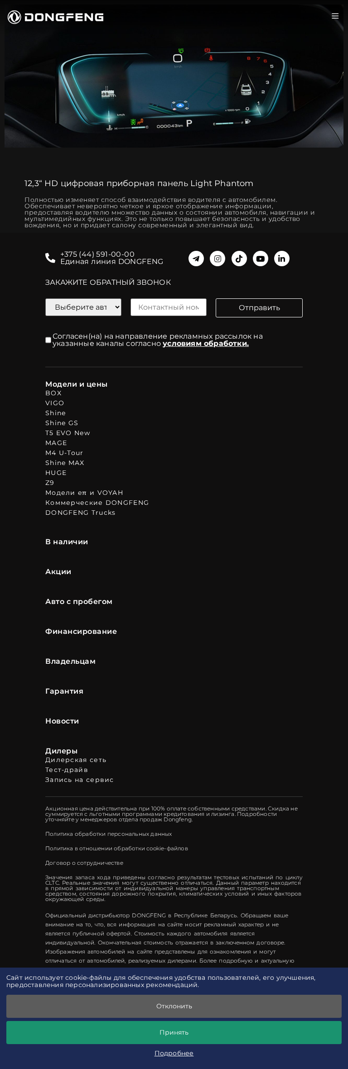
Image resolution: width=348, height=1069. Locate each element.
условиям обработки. (206, 343)
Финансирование (81, 631)
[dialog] (174, 1018)
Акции (58, 571)
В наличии (66, 542)
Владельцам (70, 661)
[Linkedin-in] (282, 258)
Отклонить (174, 1006)
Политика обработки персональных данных (108, 834)
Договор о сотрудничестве (84, 863)
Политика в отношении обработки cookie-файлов (116, 848)
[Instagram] (217, 258)
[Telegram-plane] (196, 258)
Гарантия (64, 691)
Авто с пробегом (79, 601)
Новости (62, 721)
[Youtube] (260, 258)
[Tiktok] (239, 258)
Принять (174, 1032)
